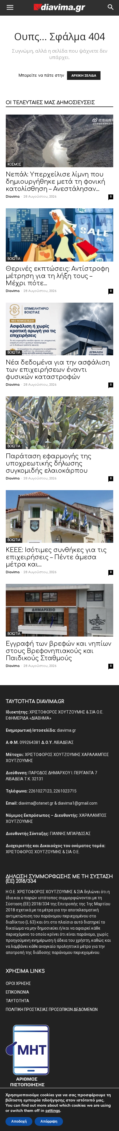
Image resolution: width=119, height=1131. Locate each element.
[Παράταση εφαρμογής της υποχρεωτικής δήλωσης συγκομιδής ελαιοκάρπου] (59, 422)
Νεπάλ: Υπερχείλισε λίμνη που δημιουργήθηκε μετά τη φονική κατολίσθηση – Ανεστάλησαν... (55, 181)
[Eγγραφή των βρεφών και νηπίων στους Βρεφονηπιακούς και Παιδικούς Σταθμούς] (59, 610)
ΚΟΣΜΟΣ (14, 164)
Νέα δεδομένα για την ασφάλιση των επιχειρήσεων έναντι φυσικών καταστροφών (58, 369)
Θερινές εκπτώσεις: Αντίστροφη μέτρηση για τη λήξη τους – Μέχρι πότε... (57, 276)
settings (52, 1110)
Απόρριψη (48, 1121)
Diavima (13, 196)
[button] (10, 8)
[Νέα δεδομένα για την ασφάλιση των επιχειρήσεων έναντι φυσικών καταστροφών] (59, 329)
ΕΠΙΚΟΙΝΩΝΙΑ (17, 992)
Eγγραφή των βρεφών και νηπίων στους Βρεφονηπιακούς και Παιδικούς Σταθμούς (58, 651)
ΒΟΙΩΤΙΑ (14, 258)
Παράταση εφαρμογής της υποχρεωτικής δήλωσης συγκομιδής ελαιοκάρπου (48, 463)
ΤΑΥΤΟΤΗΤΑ (17, 1000)
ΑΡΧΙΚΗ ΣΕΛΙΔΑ (83, 75)
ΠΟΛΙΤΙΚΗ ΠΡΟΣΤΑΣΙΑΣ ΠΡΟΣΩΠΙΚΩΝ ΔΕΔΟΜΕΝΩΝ (52, 1009)
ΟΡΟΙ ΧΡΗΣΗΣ (18, 983)
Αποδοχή (19, 1121)
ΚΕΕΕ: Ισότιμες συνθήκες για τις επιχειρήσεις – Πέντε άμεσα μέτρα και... (56, 557)
